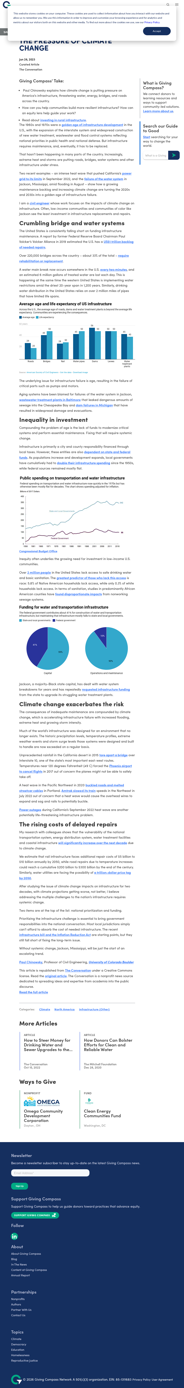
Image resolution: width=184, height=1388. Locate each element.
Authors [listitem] (16, 1304)
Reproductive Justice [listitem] (24, 1360)
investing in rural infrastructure (63, 120)
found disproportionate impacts (78, 594)
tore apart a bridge (113, 755)
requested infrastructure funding (106, 689)
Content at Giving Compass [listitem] (29, 1270)
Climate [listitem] (16, 1339)
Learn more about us (158, 111)
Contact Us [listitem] (18, 1315)
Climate (44, 1009)
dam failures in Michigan (94, 405)
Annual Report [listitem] (20, 1275)
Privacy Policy (141, 1379)
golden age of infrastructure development (92, 124)
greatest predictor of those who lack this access (91, 577)
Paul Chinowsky (30, 962)
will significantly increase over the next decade (92, 842)
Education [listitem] (17, 1349)
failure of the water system (103, 178)
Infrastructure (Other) (94, 1009)
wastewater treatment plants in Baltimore (50, 399)
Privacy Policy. (152, 22)
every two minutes (113, 269)
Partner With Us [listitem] (21, 1310)
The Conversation (78, 970)
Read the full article (33, 992)
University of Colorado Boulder (111, 962)
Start (146, 137)
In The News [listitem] (19, 1264)
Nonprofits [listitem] (18, 1299)
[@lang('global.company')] (7, 4)
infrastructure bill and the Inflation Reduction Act (55, 934)
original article (56, 976)
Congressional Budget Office (38, 551)
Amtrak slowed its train (78, 790)
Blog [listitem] (14, 1259)
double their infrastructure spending (83, 463)
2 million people (39, 572)
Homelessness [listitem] (20, 1355)
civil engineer (39, 203)
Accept (157, 31)
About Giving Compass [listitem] (26, 1253)
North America (64, 1009)
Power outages (30, 809)
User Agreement (162, 1379)
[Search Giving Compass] (168, 5)
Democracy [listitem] (18, 1344)
